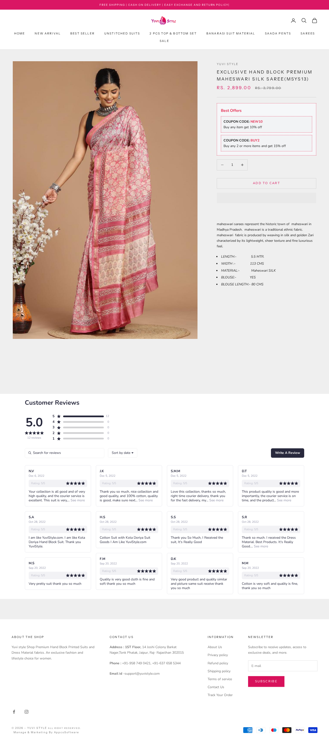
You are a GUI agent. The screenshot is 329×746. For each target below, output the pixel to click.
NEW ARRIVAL (48, 33)
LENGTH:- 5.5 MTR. (242, 256)
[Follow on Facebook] (14, 711)
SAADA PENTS (278, 33)
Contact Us (216, 687)
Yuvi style (228, 64)
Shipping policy (219, 671)
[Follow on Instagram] (26, 711)
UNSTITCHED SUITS (122, 33)
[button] (266, 198)
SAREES (308, 33)
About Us (215, 647)
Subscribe (266, 681)
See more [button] (77, 500)
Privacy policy (218, 655)
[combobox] (122, 453)
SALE (164, 41)
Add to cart (266, 183)
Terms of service (220, 679)
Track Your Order (220, 695)
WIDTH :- (235, 263)
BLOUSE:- (235, 277)
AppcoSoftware (66, 732)
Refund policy (218, 663)
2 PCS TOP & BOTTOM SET (173, 33)
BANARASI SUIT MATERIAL (230, 33)
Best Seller (82, 33)
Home (19, 33)
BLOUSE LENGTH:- (236, 284)
